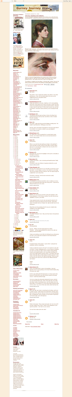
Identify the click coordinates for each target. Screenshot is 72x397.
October (16, 161)
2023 (15, 139)
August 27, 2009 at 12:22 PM (34, 164)
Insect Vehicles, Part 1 (19, 199)
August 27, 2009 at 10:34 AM (34, 111)
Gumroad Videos (16, 273)
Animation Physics (16, 313)
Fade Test (17, 191)
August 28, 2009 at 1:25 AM (34, 216)
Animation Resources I (17, 315)
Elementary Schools (16, 94)
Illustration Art (15, 283)
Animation (14, 74)
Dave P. (31, 288)
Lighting (14, 105)
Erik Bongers (32, 113)
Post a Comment (29, 321)
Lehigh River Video (18, 185)
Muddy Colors (15, 286)
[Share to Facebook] (52, 84)
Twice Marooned (18, 170)
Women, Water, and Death (19, 208)
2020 (15, 143)
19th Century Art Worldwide (17, 290)
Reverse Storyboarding (19, 190)
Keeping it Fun (17, 207)
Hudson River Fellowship (19, 209)
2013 (15, 152)
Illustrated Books (16, 100)
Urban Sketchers (16, 308)
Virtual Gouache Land (17, 298)
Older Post (56, 324)
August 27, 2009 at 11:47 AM (34, 156)
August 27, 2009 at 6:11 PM (34, 185)
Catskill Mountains (16, 83)
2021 (15, 142)
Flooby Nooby (15, 319)
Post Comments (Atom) (35, 326)
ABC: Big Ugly (17, 193)
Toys (14, 128)
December (17, 159)
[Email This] (46, 84)
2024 (15, 138)
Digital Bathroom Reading (19, 179)
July (16, 214)
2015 (15, 150)
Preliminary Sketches (16, 120)
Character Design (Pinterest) (18, 305)
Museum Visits (15, 110)
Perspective (15, 116)
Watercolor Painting (16, 131)
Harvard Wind (17, 169)
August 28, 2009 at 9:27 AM (34, 286)
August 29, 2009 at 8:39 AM (34, 313)
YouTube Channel (16, 270)
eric (30, 224)
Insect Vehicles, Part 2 (19, 198)
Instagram (15, 271)
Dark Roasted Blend (16, 330)
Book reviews (15, 81)
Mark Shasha (32, 212)
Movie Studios (15, 109)
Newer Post (27, 324)
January (16, 222)
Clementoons (15, 84)
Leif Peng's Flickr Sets (17, 284)
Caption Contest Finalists (19, 194)
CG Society (15, 328)
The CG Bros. (15, 336)
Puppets (14, 122)
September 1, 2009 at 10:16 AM (35, 319)
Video (14, 129)
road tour (14, 126)
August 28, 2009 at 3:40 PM (34, 297)
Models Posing (15, 108)
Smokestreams (17, 202)
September (17, 163)
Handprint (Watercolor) (17, 294)
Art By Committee (16, 76)
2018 (15, 146)
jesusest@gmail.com (34, 101)
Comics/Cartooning (16, 87)
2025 (15, 137)
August (16, 164)
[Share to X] (50, 84)
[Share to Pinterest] (53, 84)
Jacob (31, 219)
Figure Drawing (15, 95)
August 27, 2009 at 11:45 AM (34, 149)
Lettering (14, 104)
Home (42, 324)
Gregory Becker (33, 187)
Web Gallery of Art (16, 299)
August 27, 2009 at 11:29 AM (34, 137)
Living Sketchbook (16, 106)
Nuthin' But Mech (16, 335)
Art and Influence (16, 292)
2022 (15, 141)
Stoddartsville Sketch (18, 186)
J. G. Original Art (16, 274)
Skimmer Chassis (18, 205)
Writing (14, 132)
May (16, 217)
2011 (15, 155)
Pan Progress (17, 184)
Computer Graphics (16, 89)
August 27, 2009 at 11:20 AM (34, 130)
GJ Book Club (15, 96)
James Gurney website (17, 272)
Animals (14, 73)
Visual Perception (16, 130)
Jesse (31, 139)
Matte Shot (15, 322)
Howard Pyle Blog (16, 282)
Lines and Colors (16, 285)
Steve (31, 122)
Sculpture (14, 127)
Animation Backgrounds (17, 312)
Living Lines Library (16, 321)
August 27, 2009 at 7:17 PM (34, 190)
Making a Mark (15, 306)
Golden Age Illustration (17, 97)
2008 (15, 223)
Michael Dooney (33, 133)
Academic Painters (16, 72)
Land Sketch (15, 295)
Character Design (16, 304)
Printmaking (15, 121)
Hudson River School (16, 99)
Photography (15, 117)
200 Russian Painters (16, 291)
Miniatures (15, 107)
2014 (15, 151)
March (16, 219)
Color (14, 85)
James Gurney (18, 46)
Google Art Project (16, 293)
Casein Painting (15, 82)
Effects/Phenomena (16, 93)
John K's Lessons (16, 320)
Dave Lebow (32, 159)
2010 (15, 156)
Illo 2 (16, 200)
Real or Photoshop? (18, 195)
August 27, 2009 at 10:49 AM (34, 119)
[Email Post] (45, 84)
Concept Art (15, 329)
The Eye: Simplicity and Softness (34, 15)
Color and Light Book (16, 86)
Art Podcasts (15, 77)
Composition (15, 88)
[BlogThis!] (48, 84)
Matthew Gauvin (33, 179)
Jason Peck (32, 90)
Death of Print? (17, 180)
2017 (15, 147)
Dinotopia (19, 53)
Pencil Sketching (16, 115)
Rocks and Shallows (18, 181)
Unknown (32, 152)
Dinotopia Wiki (15, 277)
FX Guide (14, 331)
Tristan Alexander (33, 167)
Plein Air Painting (16, 118)
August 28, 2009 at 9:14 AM (34, 264)
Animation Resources (16, 314)
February (17, 221)
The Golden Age (16, 307)
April (16, 218)
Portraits (14, 119)
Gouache (14, 98)
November (17, 160)
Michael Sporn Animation (17, 323)
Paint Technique (16, 111)
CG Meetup (15, 327)
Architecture (15, 75)
